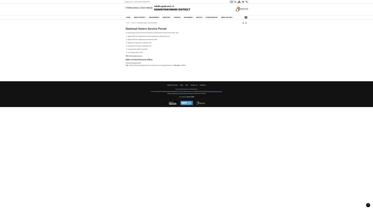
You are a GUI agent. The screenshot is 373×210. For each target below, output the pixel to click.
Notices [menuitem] (199, 17)
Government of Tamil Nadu (142, 2)
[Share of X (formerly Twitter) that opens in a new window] (246, 23)
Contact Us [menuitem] (193, 85)
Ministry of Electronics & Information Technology (180, 93)
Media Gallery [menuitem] (226, 17)
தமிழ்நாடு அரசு (129, 2)
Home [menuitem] (128, 17)
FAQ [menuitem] (186, 85)
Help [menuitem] (181, 85)
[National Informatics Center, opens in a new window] (186, 103)
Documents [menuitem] (188, 17)
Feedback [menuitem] (203, 85)
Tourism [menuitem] (177, 17)
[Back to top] (368, 205)
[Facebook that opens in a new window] (243, 23)
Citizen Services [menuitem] (211, 17)
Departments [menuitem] (154, 17)
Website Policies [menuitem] (172, 85)
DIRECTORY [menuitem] (166, 17)
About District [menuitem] (139, 17)
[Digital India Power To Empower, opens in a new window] (201, 103)
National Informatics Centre (214, 91)
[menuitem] (231, 2)
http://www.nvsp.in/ (135, 56)
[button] (246, 17)
